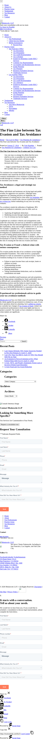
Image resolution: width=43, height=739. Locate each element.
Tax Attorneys (18, 83)
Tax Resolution (18, 51)
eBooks (11, 110)
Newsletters (13, 108)
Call (1, 125)
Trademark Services (20, 73)
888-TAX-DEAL (6, 29)
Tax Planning (17, 69)
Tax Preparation (18, 53)
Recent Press (17, 45)
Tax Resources (9, 13)
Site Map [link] (3, 592)
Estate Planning (18, 67)
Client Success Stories (16, 41)
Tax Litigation (18, 57)
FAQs (11, 106)
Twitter (16, 557)
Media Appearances (16, 43)
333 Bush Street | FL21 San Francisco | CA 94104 (9, 560)
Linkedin (10, 557)
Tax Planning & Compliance (12, 147)
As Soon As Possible (7, 27)
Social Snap (16, 726)
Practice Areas (9, 9)
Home (6, 5)
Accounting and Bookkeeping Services (26, 65)
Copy (25, 734)
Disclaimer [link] (38, 587)
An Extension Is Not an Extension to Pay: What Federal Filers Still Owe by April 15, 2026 (21, 360)
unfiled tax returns (34, 304)
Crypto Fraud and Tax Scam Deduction (18, 367)
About (6, 518)
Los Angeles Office (15, 75)
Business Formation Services (23, 71)
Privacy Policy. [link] (12, 592)
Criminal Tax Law (29, 147)
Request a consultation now (10, 424)
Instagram (22, 557)
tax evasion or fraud (26, 306)
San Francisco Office (16, 49)
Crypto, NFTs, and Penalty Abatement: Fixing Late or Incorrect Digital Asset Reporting (23, 364)
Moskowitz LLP (5, 300)
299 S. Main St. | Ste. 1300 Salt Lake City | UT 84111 (9, 568)
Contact (7, 17)
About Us (7, 7)
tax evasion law (5, 201)
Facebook (3, 557)
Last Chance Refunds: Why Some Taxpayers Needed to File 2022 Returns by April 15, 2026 (23, 352)
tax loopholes (34, 197)
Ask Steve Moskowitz (16, 104)
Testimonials (8, 11)
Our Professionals (15, 39)
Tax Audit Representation (22, 55)
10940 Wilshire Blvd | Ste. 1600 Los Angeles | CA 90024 (11, 564)
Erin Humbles (29, 145)
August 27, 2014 (13, 145)
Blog (6, 15)
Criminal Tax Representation (23, 63)
